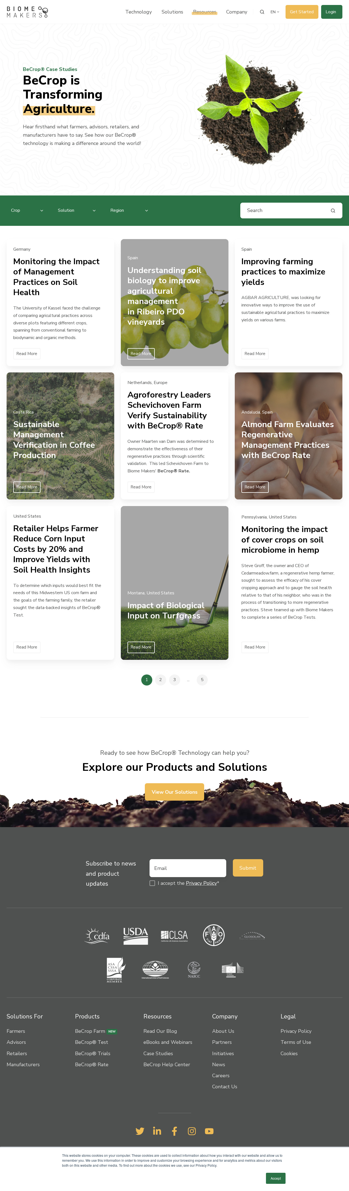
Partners (222, 1042)
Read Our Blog (160, 1031)
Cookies (289, 1053)
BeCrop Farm (95, 1031)
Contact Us (224, 1086)
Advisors (16, 1042)
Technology (138, 12)
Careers (221, 1075)
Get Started (302, 12)
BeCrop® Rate (91, 1064)
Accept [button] (276, 1178)
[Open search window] (262, 12)
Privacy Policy (201, 883)
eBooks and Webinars (167, 1042)
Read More (27, 353)
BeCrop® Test (91, 1042)
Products (87, 1016)
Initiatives (223, 1053)
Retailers (17, 1053)
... (188, 680)
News (218, 1064)
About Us (223, 1031)
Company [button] (236, 12)
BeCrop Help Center (166, 1064)
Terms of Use (296, 1042)
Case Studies (158, 1053)
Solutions (172, 12)
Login (331, 12)
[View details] (140, 1131)
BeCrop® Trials (92, 1053)
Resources (204, 12)
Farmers (16, 1031)
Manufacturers (23, 1064)
